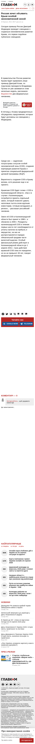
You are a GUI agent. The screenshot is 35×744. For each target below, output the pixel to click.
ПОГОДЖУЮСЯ (26, 740)
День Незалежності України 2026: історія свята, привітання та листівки (17, 628)
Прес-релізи (8, 652)
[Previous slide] (30, 8)
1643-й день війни (7, 8)
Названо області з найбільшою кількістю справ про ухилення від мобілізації (21, 577)
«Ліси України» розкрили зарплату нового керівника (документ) (17, 644)
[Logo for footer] (9, 680)
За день (21, 546)
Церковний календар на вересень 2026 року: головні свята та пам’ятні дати (21, 569)
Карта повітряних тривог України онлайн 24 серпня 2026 (20, 561)
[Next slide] (33, 8)
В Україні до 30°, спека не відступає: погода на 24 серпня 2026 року (15, 621)
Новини (5, 602)
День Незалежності (23, 8)
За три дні (14, 546)
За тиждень (5, 546)
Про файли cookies (6, 740)
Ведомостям (6, 94)
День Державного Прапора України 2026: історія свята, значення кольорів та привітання (17, 636)
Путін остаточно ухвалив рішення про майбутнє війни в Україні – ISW (21, 585)
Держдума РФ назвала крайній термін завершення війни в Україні (16, 606)
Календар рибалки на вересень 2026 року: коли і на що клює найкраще (20, 593)
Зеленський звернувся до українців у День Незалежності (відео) (15, 614)
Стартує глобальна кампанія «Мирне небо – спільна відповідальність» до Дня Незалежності (23, 659)
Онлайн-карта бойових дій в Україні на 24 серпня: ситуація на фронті (21, 552)
